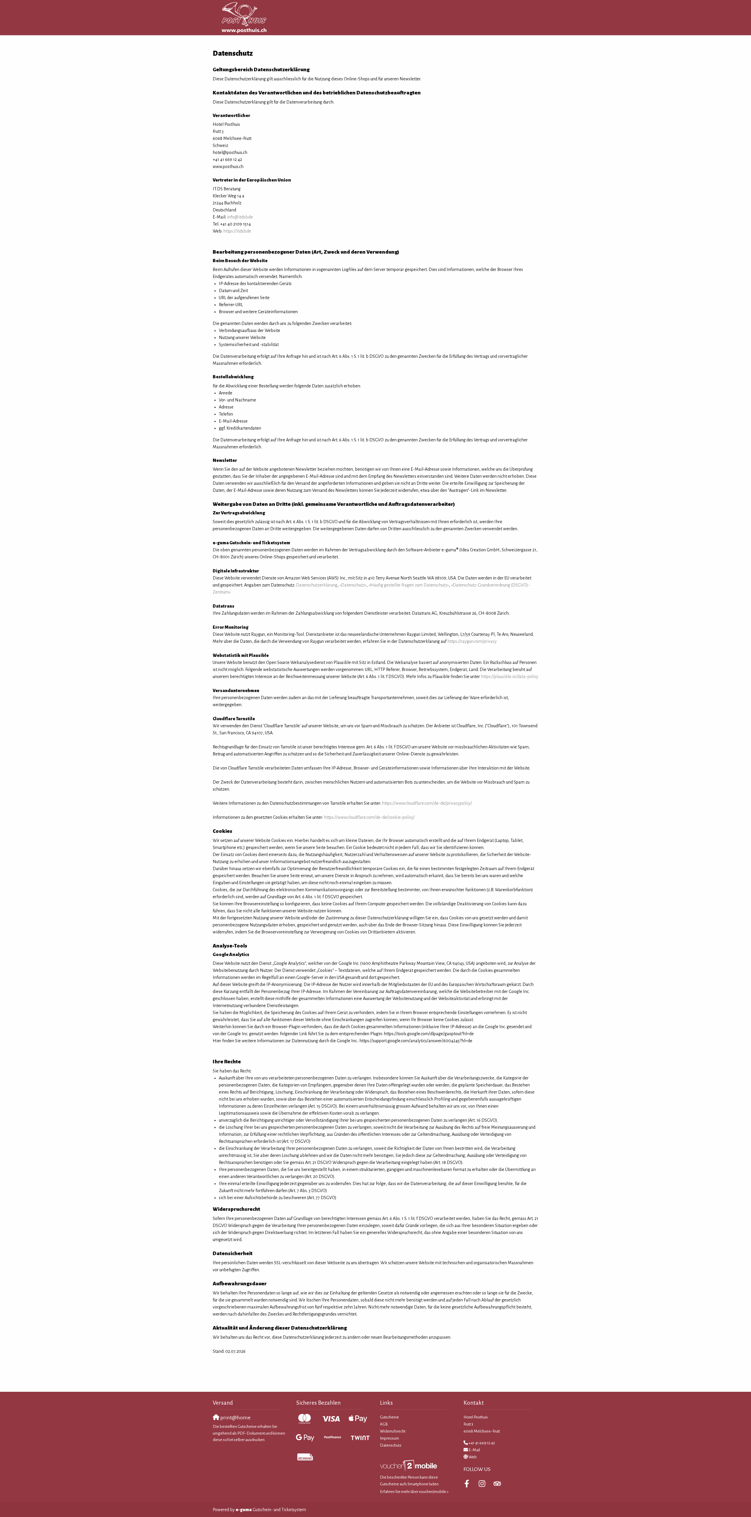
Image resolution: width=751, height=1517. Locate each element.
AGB (384, 1424)
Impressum (389, 1438)
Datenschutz (391, 1445)
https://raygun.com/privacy (472, 641)
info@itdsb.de (240, 217)
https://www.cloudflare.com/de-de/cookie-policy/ (369, 817)
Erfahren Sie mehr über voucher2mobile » (414, 1491)
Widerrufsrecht (392, 1431)
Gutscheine (389, 1417)
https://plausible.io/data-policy (509, 676)
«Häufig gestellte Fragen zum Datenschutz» (408, 585)
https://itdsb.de (237, 231)
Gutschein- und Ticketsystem (271, 1509)
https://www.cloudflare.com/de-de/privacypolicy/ (427, 803)
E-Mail (474, 1450)
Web (472, 1457)
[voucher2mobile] (409, 1465)
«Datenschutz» (352, 585)
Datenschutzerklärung (316, 585)
